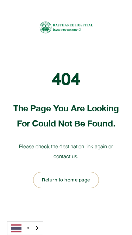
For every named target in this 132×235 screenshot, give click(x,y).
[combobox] (25, 228)
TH (27, 228)
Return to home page (66, 179)
